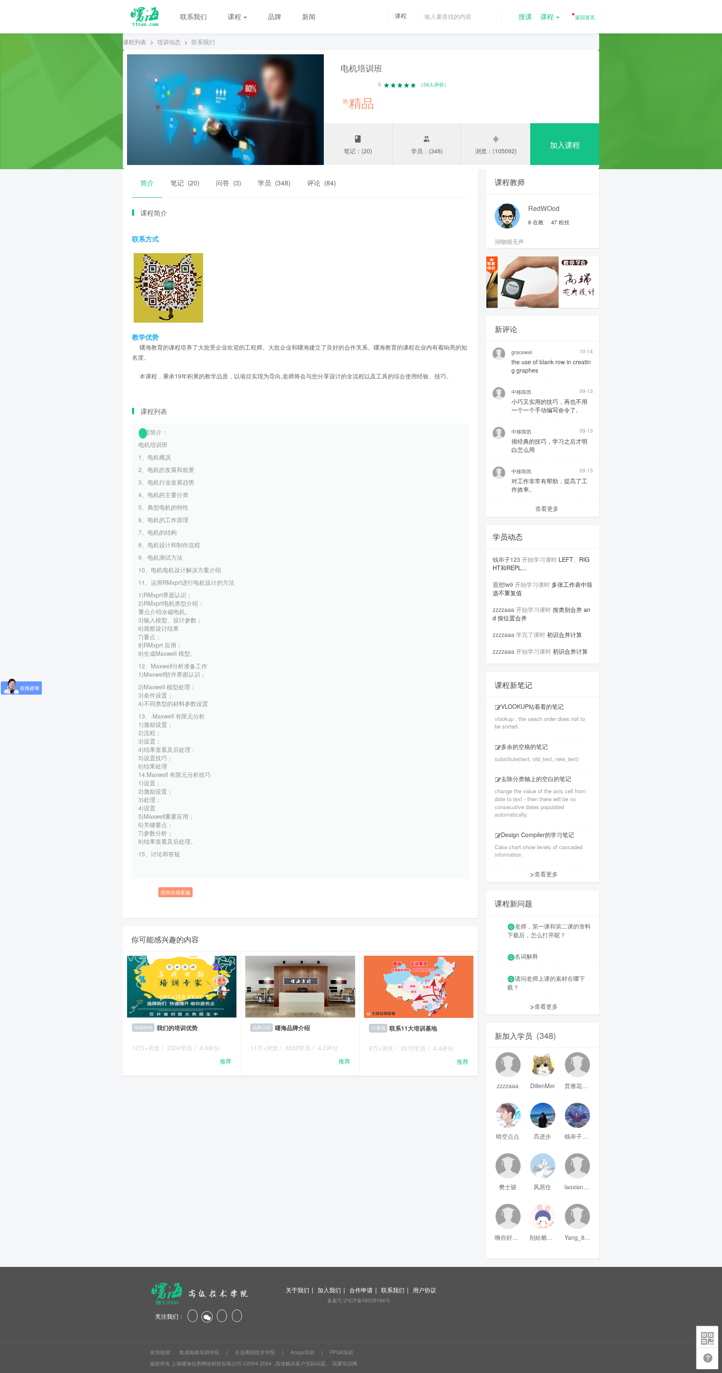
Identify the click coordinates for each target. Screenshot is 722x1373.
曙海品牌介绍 (292, 1027)
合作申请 (361, 1290)
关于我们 (297, 1290)
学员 (274, 183)
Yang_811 (577, 1237)
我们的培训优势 (177, 1027)
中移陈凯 (521, 391)
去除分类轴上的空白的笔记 (536, 778)
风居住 (542, 1187)
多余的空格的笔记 (524, 746)
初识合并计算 (564, 634)
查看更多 (547, 508)
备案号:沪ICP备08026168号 (358, 1300)
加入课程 (565, 144)
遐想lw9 (503, 584)
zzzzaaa (503, 609)
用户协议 (424, 1290)
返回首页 (584, 16)
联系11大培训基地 (413, 1028)
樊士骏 (507, 1187)
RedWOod (543, 208)
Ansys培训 (302, 1351)
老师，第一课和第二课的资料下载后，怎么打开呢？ (549, 930)
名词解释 (526, 956)
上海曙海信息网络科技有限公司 (206, 1363)
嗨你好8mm (508, 1237)
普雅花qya (577, 1085)
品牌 (274, 16)
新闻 (308, 16)
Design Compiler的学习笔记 (537, 834)
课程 (235, 16)
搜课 (525, 16)
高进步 (542, 1136)
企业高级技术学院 (255, 1351)
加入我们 (329, 1290)
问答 (228, 183)
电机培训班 (361, 68)
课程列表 (134, 42)
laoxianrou (577, 1187)
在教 (536, 222)
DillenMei (542, 1085)
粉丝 (560, 222)
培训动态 (168, 42)
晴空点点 (507, 1136)
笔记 (184, 183)
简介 (147, 183)
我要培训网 (344, 1363)
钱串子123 (506, 559)
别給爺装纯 (542, 1237)
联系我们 (193, 16)
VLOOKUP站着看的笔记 (532, 706)
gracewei (521, 351)
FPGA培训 (341, 1351)
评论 (321, 183)
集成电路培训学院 (200, 1351)
